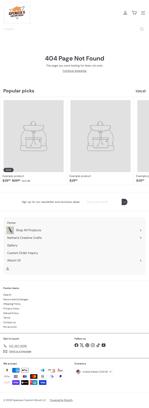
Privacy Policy (11, 308)
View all (141, 91)
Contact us (9, 322)
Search (7, 294)
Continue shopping (74, 71)
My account (10, 326)
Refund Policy (11, 313)
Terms (6, 317)
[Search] (142, 29)
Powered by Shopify (61, 400)
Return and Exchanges (15, 299)
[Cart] (134, 12)
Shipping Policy (12, 304)
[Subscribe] (124, 202)
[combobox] (74, 29)
